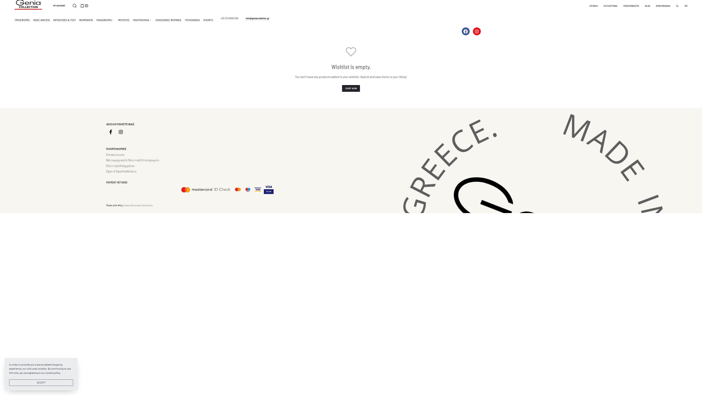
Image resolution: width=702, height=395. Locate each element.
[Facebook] (466, 31)
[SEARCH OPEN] (75, 6)
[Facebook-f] (110, 132)
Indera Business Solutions (138, 205)
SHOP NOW (351, 88)
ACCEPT (41, 382)
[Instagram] (477, 31)
